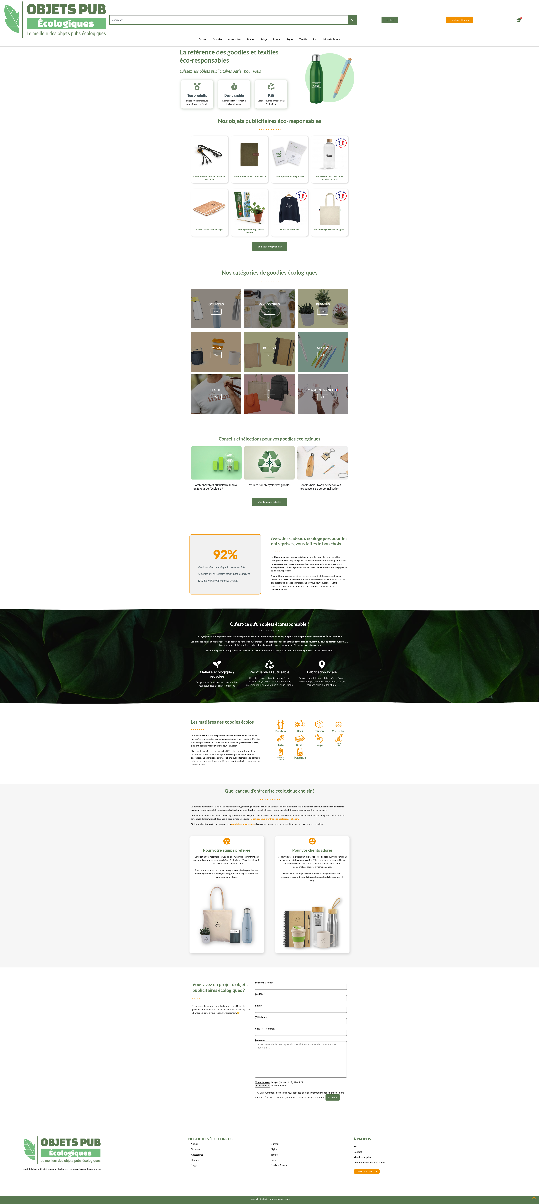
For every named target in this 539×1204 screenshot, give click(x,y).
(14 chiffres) (265, 1029)
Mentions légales (362, 1157)
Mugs (264, 39)
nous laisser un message (243, 824)
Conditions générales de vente (369, 1162)
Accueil (203, 39)
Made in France (331, 39)
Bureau (277, 39)
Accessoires (235, 39)
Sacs (315, 39)
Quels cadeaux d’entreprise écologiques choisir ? (275, 818)
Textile (303, 39)
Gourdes (217, 39)
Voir (216, 311)
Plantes (251, 39)
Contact (358, 1151)
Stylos (290, 39)
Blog (356, 1146)
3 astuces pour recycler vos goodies (268, 485)
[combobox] (229, 19)
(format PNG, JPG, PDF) (279, 1082)
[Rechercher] (352, 19)
